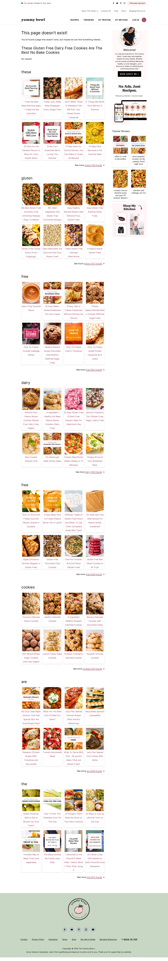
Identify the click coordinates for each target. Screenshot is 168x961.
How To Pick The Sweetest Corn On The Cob (52, 818)
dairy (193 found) (93, 472)
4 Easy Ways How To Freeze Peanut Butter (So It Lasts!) (52, 519)
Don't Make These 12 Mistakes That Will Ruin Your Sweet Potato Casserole (73, 110)
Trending (88, 20)
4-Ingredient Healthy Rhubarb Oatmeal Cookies (73, 621)
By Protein (105, 20)
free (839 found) (94, 574)
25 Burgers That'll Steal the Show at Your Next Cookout (73, 818)
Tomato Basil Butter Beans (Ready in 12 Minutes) (73, 461)
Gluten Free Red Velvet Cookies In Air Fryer (95, 563)
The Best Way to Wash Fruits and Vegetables (31, 858)
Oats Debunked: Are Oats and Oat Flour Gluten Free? (52, 253)
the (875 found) (94, 877)
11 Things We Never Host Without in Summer (94, 106)
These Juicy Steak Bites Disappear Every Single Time (52, 106)
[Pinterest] (121, 3)
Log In (135, 20)
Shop (74, 939)
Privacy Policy (38, 939)
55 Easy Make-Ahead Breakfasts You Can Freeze (52, 310)
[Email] (93, 929)
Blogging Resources (108, 939)
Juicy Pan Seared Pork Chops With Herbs (95, 756)
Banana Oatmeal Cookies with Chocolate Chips (95, 621)
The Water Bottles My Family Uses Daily (52, 858)
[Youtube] (117, 3)
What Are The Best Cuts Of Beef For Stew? (52, 715)
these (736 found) (93, 165)
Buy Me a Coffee (88, 939)
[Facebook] (113, 3)
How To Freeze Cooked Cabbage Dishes (31, 351)
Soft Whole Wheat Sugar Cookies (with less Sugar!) (31, 658)
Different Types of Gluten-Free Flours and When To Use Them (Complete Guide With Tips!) (74, 523)
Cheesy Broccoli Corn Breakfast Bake (95, 461)
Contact (23, 939)
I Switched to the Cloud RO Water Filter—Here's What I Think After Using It (73, 862)
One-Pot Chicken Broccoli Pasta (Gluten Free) (73, 563)
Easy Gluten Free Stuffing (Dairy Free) (95, 212)
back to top (130, 939)
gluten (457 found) (93, 263)
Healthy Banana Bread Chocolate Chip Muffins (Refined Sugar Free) (52, 355)
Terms (64, 939)
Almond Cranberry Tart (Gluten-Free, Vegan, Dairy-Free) (95, 416)
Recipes (74, 20)
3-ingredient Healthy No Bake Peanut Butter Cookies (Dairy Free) (52, 420)
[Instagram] (124, 3)
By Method (121, 20)
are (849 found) (94, 771)
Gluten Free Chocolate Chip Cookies (52, 563)
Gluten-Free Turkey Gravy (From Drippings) (31, 253)
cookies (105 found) (92, 669)
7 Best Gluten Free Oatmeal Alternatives (74, 253)
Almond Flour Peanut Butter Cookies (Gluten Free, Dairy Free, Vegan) (31, 420)
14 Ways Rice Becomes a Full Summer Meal (95, 150)
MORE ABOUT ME (128, 74)
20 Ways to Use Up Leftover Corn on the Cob (95, 818)
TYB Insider (137, 3)
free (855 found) (94, 370)
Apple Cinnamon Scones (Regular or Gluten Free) (31, 563)
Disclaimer (53, 939)
